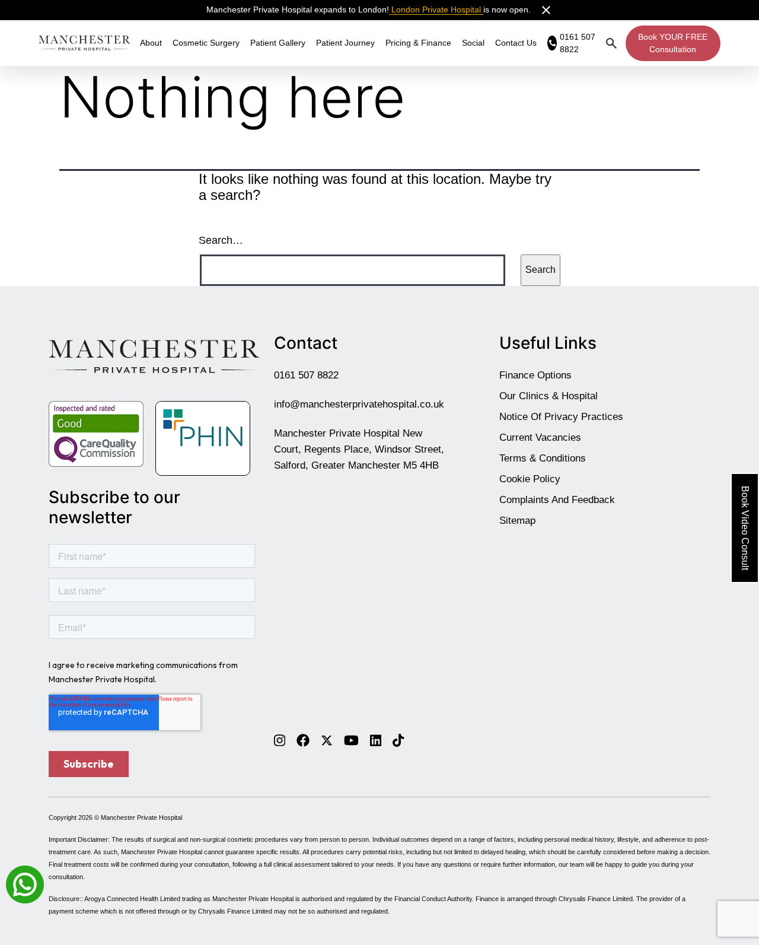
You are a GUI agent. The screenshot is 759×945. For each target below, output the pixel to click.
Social (473, 42)
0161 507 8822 (306, 375)
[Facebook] (303, 740)
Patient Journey (345, 42)
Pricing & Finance (418, 42)
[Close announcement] (546, 10)
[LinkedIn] (375, 740)
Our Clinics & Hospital (548, 396)
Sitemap (517, 520)
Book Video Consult (745, 528)
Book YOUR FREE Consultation (672, 43)
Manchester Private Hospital (141, 817)
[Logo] (84, 43)
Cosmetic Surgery (206, 42)
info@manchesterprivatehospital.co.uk (359, 404)
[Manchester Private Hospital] (154, 356)
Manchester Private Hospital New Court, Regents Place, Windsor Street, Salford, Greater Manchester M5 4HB (359, 449)
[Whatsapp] (25, 884)
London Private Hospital (436, 9)
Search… (221, 240)
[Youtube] (351, 740)
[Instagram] (279, 740)
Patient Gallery (277, 42)
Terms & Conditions (542, 458)
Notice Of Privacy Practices (561, 416)
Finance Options (535, 375)
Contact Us (516, 42)
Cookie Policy (529, 479)
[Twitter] (327, 740)
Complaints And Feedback (557, 499)
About (151, 42)
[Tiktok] (398, 740)
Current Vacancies (540, 437)
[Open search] (611, 43)
